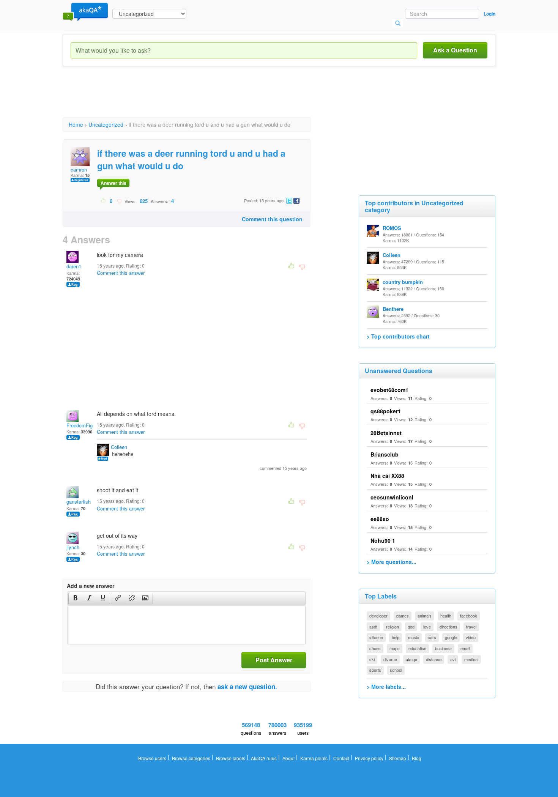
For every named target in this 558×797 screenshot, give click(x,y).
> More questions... (391, 561)
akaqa (411, 659)
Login (489, 13)
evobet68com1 (389, 390)
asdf (373, 627)
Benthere (393, 308)
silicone (376, 637)
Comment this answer (121, 272)
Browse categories (191, 758)
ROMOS (392, 228)
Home (76, 124)
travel (471, 627)
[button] (75, 598)
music (413, 637)
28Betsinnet (386, 432)
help (395, 637)
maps (394, 648)
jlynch (72, 547)
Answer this (113, 183)
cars (432, 637)
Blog (416, 758)
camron (79, 169)
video (471, 637)
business (443, 648)
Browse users (152, 758)
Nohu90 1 (382, 540)
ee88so (379, 519)
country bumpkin (403, 281)
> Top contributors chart (398, 336)
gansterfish (78, 501)
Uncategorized (105, 124)
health (445, 616)
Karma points (314, 758)
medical (471, 659)
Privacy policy (369, 758)
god (411, 627)
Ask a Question (455, 50)
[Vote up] (103, 201)
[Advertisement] (201, 99)
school (396, 670)
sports (375, 670)
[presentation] (75, 598)
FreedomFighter (83, 425)
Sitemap (397, 758)
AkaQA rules (264, 758)
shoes (375, 648)
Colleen (119, 446)
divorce (390, 659)
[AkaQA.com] (85, 11)
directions (448, 627)
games (402, 616)
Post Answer (273, 659)
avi (453, 659)
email (465, 648)
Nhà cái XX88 (387, 475)
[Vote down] (119, 201)
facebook (468, 616)
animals (425, 616)
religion (392, 627)
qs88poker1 (385, 411)
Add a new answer (90, 585)
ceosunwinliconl (391, 497)
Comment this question (272, 219)
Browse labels (230, 758)
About (288, 758)
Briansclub (384, 454)
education (417, 648)
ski (372, 659)
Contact (341, 758)
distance (433, 659)
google (451, 637)
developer (378, 616)
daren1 (73, 266)
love (427, 627)
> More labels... (386, 686)
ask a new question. (247, 686)
